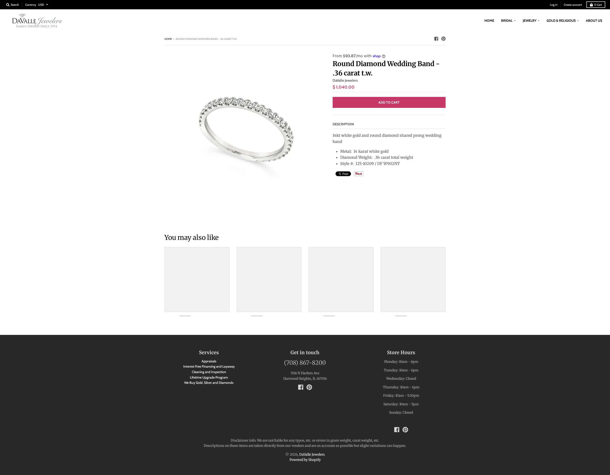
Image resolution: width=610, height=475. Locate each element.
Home (168, 39)
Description (343, 124)
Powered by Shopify (305, 460)
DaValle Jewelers (345, 80)
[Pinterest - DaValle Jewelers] (443, 39)
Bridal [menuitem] (507, 20)
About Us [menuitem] (594, 20)
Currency (30, 4)
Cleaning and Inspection (209, 372)
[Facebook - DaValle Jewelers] (436, 39)
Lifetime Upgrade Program (209, 377)
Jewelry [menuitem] (529, 20)
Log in (554, 4)
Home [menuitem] (489, 20)
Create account (573, 4)
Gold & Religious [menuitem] (561, 20)
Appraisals (209, 361)
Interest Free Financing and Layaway (209, 366)
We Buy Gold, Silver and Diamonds (209, 382)
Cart (598, 4)
